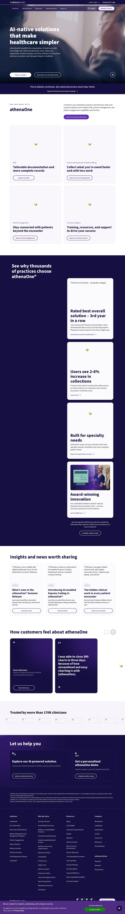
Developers (42, 890)
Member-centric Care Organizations (45, 847)
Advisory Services (15, 848)
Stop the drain (62, 611)
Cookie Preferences (95, 905)
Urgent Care (42, 865)
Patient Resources (72, 852)
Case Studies (70, 826)
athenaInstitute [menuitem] (51, 8)
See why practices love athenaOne (82, 334)
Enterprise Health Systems (47, 836)
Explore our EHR (23, 178)
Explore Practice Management (79, 178)
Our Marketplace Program (18, 856)
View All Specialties (44, 881)
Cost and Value (71, 861)
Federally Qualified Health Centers (47, 841)
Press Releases (100, 846)
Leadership (98, 826)
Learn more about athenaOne (76, 117)
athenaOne (13, 821)
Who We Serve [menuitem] (27, 8)
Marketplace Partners (45, 885)
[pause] (112, 74)
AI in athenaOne (15, 826)
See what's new (26, 611)
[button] (92, 8)
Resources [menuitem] (38, 8)
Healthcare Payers (44, 873)
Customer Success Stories (74, 830)
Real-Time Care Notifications (71, 847)
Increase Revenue (72, 865)
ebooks (68, 834)
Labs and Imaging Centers (46, 877)
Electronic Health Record (18, 830)
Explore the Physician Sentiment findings (61, 91)
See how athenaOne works (24, 776)
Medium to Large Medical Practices (46, 831)
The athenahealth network (75, 856)
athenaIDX (13, 861)
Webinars (69, 838)
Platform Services (16, 852)
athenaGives (99, 830)
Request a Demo (106, 8)
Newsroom (98, 842)
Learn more (74, 395)
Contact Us (98, 838)
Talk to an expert (20, 75)
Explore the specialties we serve (81, 454)
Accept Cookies (94, 909)
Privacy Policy (19, 910)
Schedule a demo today (90, 533)
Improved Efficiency (72, 873)
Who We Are (99, 821)
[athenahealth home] (17, 2)
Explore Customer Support (78, 238)
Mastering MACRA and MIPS (75, 877)
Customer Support (72, 881)
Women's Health (43, 869)
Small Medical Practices (46, 826)
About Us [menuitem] (63, 8)
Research (98, 865)
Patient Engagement (17, 840)
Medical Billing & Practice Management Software (18, 835)
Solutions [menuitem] (15, 8)
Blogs (68, 821)
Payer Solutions (15, 844)
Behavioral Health (44, 853)
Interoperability (71, 869)
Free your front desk (98, 611)
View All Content (72, 842)
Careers (97, 834)
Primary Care (42, 861)
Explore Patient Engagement (25, 238)
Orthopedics (42, 857)
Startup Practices (44, 821)
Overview (98, 861)
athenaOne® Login (109, 2)
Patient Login (93, 2)
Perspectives (99, 869)
